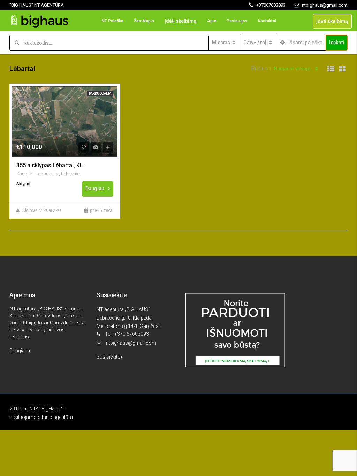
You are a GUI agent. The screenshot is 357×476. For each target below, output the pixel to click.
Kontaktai (267, 20)
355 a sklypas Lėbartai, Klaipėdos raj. (51, 165)
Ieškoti (336, 42)
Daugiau (95, 188)
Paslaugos (237, 20)
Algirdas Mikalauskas (42, 210)
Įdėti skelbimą (181, 21)
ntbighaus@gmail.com (131, 343)
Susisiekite (109, 357)
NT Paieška (112, 20)
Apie (211, 20)
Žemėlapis (144, 20)
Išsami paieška (304, 42)
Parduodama (100, 93)
